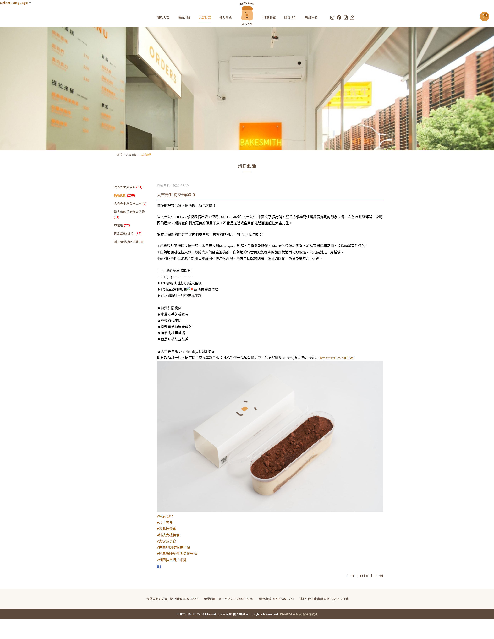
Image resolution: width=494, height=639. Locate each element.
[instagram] (332, 17)
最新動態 (146, 154)
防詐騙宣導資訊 (307, 614)
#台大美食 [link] (165, 523)
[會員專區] (352, 17)
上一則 (350, 576)
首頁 (119, 154)
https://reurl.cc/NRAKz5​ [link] (337, 358)
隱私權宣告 (287, 614)
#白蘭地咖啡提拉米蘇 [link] (173, 548)
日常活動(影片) (127, 233)
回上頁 (364, 576)
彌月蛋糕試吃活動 (128, 242)
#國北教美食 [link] (166, 529)
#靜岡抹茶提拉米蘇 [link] (172, 560)
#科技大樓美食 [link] (168, 535)
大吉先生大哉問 (128, 187)
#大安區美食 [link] (166, 541)
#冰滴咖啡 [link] (165, 516)
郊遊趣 (122, 225)
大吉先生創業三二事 (130, 203)
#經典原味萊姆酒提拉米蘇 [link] (177, 554)
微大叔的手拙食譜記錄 (129, 214)
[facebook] (339, 17)
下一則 (378, 576)
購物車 (486, 15)
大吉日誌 (131, 154)
